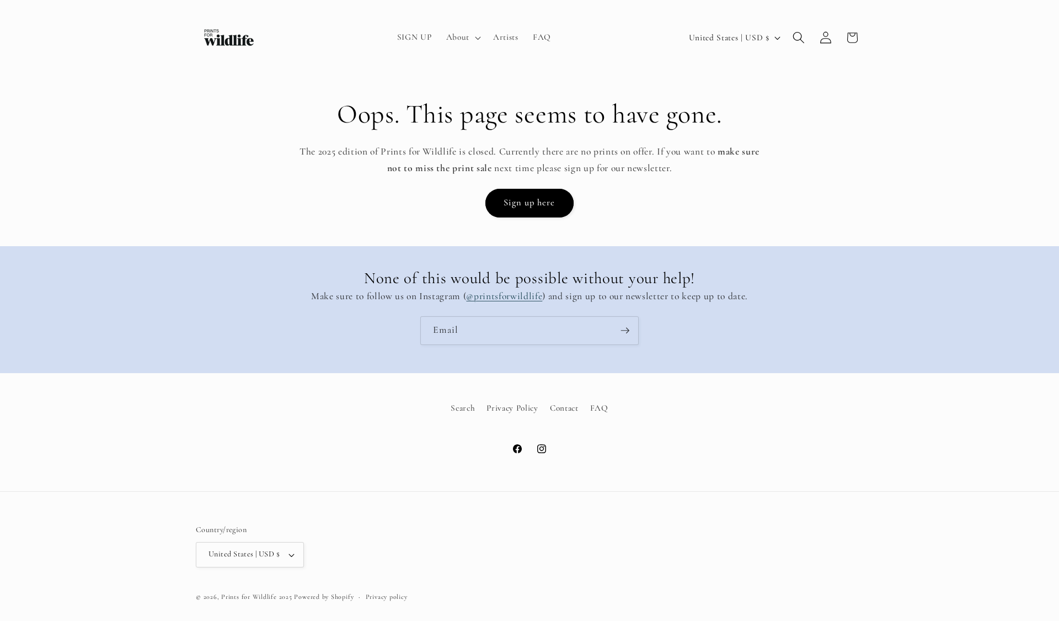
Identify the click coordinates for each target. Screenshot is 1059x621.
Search (463, 408)
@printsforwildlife (504, 296)
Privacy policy (387, 597)
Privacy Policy (512, 408)
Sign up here (529, 202)
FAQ (599, 408)
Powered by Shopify (324, 597)
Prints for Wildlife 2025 (256, 597)
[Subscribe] (625, 330)
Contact (564, 408)
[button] (462, 37)
